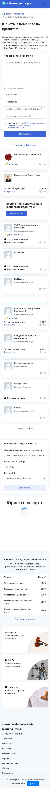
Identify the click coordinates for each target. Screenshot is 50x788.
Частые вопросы (10, 763)
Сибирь (17, 408)
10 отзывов (16, 235)
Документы (7, 773)
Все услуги (9, 191)
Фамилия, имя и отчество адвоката (23, 450)
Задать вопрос (17, 213)
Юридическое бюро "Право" (27, 175)
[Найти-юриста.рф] (16, 3)
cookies (23, 779)
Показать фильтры (25, 145)
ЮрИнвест (19, 279)
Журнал (5, 768)
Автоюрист (19, 252)
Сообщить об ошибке (12, 734)
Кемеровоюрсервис (23, 363)
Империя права (21, 383)
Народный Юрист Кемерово (27, 154)
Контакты (6, 743)
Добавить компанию (12, 729)
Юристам (6, 748)
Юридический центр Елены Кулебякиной (27, 309)
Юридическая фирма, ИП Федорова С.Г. (25, 337)
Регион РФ (9, 473)
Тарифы (5, 758)
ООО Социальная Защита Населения (26, 226)
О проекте (7, 739)
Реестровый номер (14, 461)
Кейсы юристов (9, 753)
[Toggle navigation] (45, 4)
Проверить (25, 487)
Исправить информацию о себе (17, 724)
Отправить (25, 134)
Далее (30, 428)
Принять (33, 783)
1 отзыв (14, 164)
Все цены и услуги (25, 619)
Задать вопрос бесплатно (18, 55)
